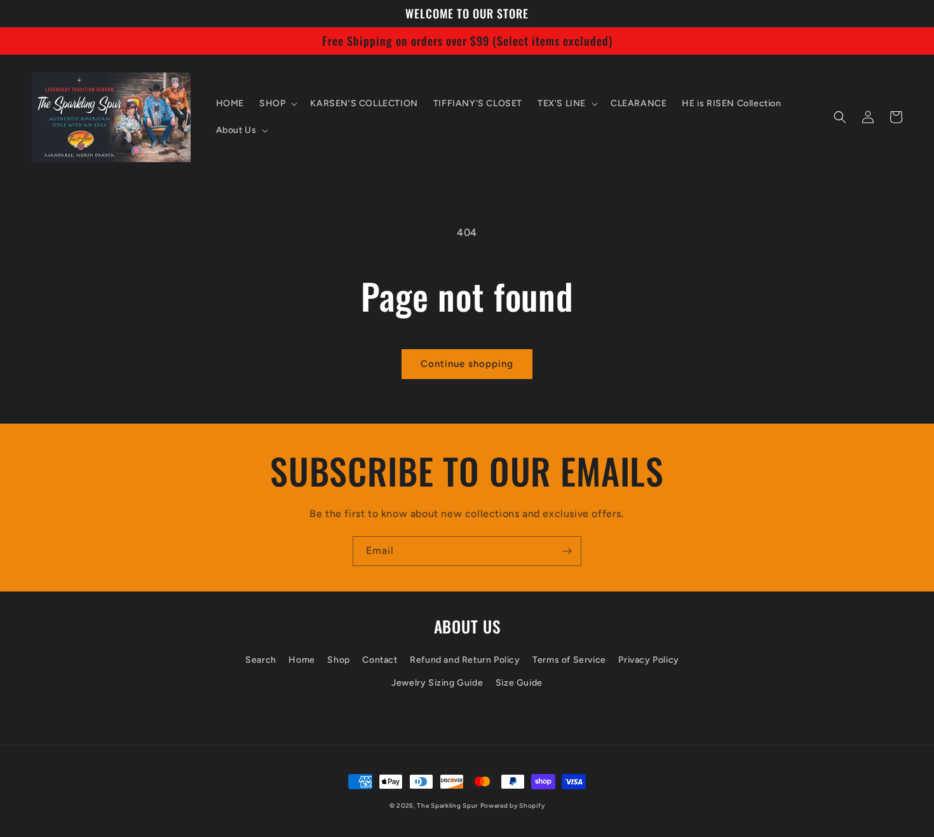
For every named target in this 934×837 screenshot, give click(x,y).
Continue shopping (467, 364)
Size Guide (519, 682)
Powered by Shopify (512, 805)
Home (301, 659)
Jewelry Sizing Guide (437, 682)
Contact (379, 659)
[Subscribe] (567, 551)
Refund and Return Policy (465, 659)
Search (260, 659)
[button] (277, 103)
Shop (338, 659)
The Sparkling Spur (447, 805)
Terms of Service (569, 659)
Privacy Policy (648, 659)
